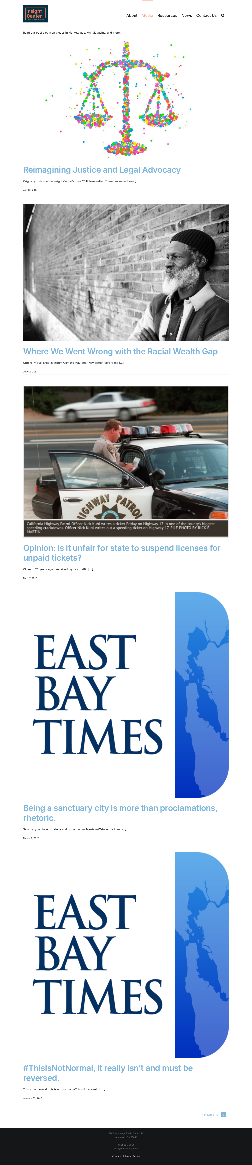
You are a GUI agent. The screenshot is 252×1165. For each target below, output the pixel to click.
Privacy (127, 1156)
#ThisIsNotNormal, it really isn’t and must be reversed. (108, 1073)
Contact (116, 1156)
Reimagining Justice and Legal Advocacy (102, 170)
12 (217, 1114)
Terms (136, 1156)
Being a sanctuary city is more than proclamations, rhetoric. (120, 813)
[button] (223, 15)
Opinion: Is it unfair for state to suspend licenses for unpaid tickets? (121, 553)
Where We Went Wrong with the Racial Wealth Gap (120, 351)
